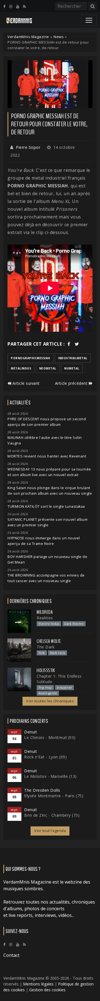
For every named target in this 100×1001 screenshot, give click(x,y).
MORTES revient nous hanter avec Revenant (47, 456)
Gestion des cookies (47, 989)
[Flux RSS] (24, 6)
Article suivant (25, 383)
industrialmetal (73, 358)
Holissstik (46, 670)
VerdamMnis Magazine (28, 36)
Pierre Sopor (28, 147)
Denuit (30, 732)
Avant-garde (48, 693)
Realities (45, 617)
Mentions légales (38, 984)
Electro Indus (49, 624)
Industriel (64, 688)
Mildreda (45, 612)
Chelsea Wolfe (49, 641)
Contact (11, 955)
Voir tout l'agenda (50, 830)
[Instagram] (10, 6)
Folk (42, 653)
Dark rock (57, 653)
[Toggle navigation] (89, 20)
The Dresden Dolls (42, 790)
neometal (47, 368)
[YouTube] (17, 6)
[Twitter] (77, 344)
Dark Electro (74, 624)
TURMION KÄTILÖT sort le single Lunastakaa (46, 506)
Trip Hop (45, 688)
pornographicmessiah (30, 358)
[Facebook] (4, 6)
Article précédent (72, 383)
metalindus (21, 368)
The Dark (45, 647)
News (59, 36)
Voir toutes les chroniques (50, 701)
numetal (71, 368)
